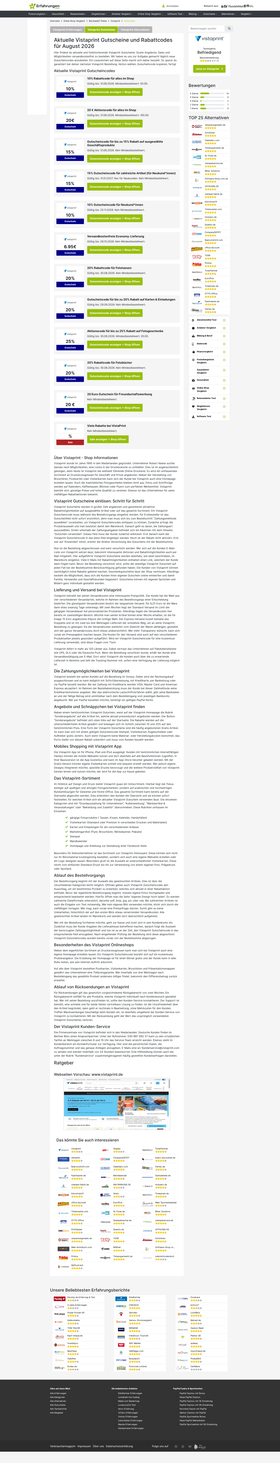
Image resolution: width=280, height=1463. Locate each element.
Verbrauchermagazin (62, 1446)
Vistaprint (115, 21)
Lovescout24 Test (127, 1405)
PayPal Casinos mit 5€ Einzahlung (196, 1405)
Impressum (84, 1446)
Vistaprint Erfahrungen (67, 29)
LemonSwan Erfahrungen (130, 1420)
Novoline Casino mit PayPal (193, 1409)
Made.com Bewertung (128, 1401)
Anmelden (172, 6)
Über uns (98, 1446)
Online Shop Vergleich (74, 21)
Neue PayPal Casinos (190, 1397)
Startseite (55, 21)
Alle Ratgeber (56, 1413)
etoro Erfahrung (126, 1409)
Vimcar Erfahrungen (128, 1416)
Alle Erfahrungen (58, 1393)
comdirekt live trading (129, 1397)
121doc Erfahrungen (128, 1413)
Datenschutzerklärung (119, 1446)
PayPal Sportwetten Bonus (193, 1416)
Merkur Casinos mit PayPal (193, 1413)
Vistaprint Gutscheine (101, 29)
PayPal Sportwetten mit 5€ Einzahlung (198, 1424)
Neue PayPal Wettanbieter (192, 1420)
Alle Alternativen (58, 1401)
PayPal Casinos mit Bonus (192, 1393)
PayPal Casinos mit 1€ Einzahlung (196, 1401)
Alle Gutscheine (57, 1405)
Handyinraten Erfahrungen (131, 1428)
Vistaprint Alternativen (135, 29)
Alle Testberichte (58, 1409)
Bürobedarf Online (98, 21)
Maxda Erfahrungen (127, 1424)
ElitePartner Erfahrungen (130, 1393)
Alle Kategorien (57, 1397)
